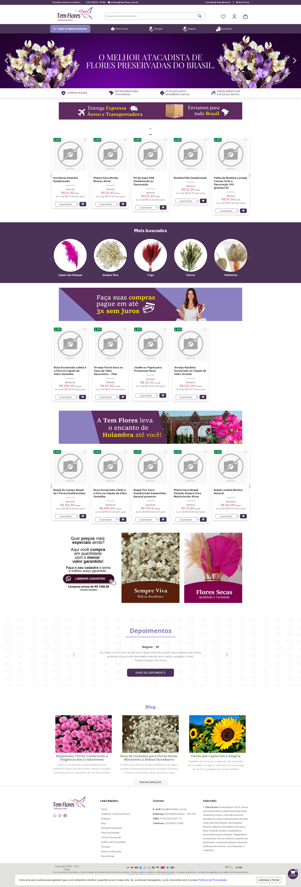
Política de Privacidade (113, 842)
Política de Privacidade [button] (212, 880)
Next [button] (249, 175)
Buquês (191, 28)
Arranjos (158, 28)
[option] (70, 172)
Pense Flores (107, 856)
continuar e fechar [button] (269, 879)
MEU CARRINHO (293, 873)
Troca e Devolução (111, 837)
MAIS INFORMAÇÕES (150, 782)
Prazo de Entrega (110, 832)
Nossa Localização (111, 851)
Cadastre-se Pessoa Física (115, 814)
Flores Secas (122, 28)
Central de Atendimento (217, 2)
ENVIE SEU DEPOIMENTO (150, 672)
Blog (103, 823)
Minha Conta (242, 2)
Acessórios (226, 28)
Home (104, 809)
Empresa (105, 818)
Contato (105, 846)
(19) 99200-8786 (96, 2)
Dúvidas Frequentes (111, 828)
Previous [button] (51, 175)
